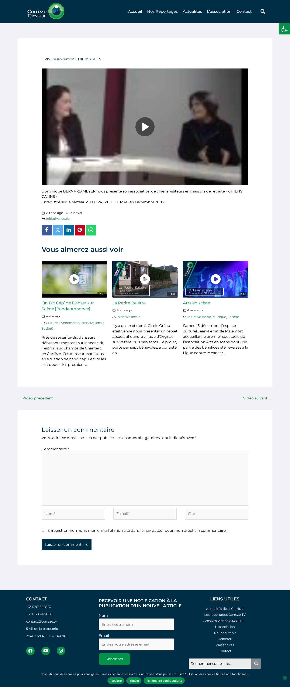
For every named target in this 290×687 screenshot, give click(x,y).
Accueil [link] (135, 11)
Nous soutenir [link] (225, 633)
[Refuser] (285, 678)
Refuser (133, 680)
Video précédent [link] (35, 398)
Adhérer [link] (224, 639)
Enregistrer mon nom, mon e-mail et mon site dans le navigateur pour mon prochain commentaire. (137, 530)
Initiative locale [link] (58, 219)
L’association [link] (219, 11)
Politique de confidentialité (164, 680)
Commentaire (55, 449)
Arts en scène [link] (196, 303)
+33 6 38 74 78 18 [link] (39, 614)
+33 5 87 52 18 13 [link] (38, 607)
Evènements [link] (69, 323)
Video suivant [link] (257, 398)
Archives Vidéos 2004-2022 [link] (224, 621)
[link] (284, 28)
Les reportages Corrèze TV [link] (225, 615)
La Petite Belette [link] (129, 303)
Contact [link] (244, 11)
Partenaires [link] (225, 645)
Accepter (116, 680)
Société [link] (47, 328)
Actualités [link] (192, 11)
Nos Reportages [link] (162, 11)
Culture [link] (52, 323)
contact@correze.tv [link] (41, 621)
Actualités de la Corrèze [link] (225, 609)
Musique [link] (219, 317)
